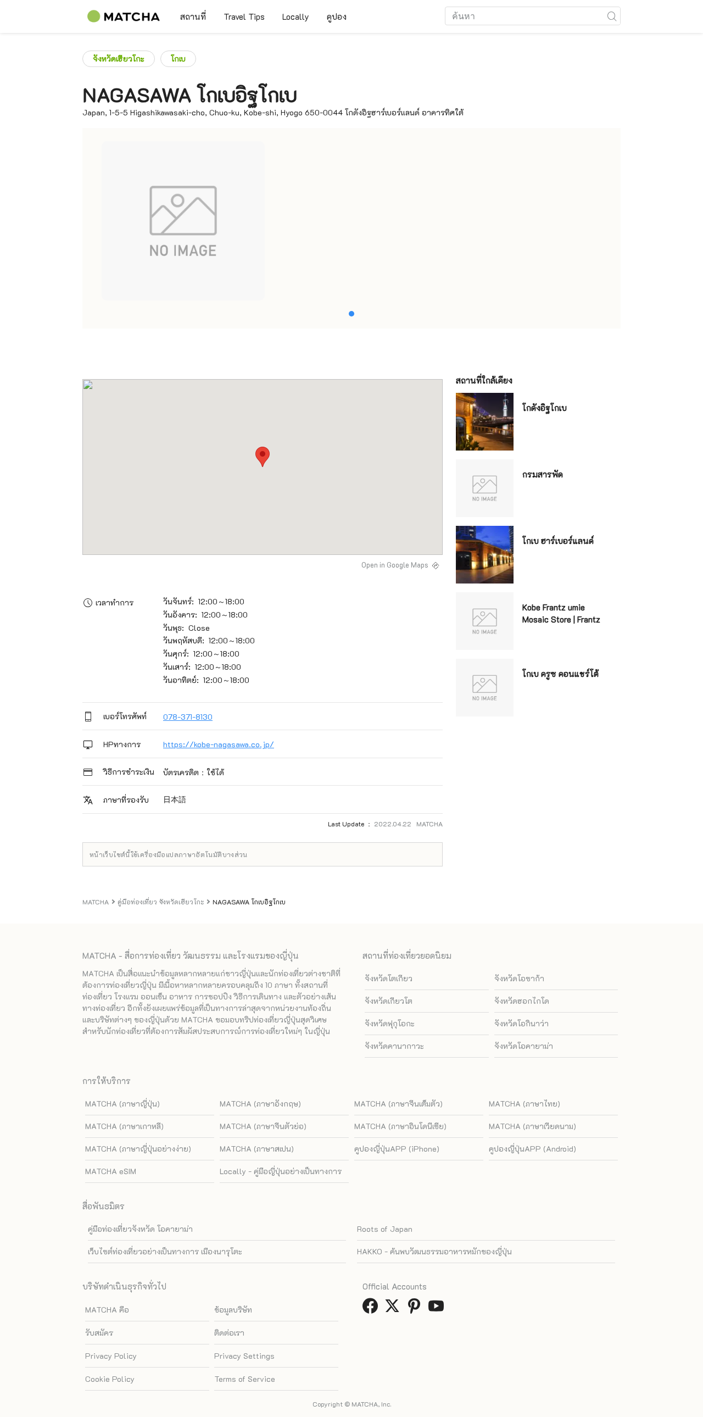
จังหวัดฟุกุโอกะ (390, 1023)
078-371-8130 (188, 717)
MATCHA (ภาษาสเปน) (257, 1148)
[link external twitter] (394, 1309)
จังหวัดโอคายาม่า (523, 1046)
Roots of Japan (384, 1229)
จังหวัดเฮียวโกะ (118, 58)
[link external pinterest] (416, 1309)
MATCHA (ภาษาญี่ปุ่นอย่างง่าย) (138, 1148)
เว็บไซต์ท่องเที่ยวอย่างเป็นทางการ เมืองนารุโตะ (165, 1251)
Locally (295, 16)
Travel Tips (244, 16)
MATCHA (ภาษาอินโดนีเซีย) (400, 1126)
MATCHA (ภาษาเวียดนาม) (532, 1126)
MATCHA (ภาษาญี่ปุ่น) (122, 1103)
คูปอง (337, 16)
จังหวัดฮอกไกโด (521, 1001)
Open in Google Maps (394, 564)
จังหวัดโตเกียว (388, 978)
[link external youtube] (438, 1309)
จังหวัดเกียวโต (388, 1001)
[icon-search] (612, 16)
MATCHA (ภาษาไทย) (524, 1103)
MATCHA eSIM (110, 1171)
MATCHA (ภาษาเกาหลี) (124, 1126)
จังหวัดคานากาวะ (394, 1046)
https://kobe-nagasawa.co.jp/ (218, 744)
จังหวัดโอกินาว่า (521, 1023)
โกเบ (178, 58)
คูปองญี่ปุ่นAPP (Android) (532, 1148)
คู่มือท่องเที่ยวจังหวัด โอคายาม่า (140, 1229)
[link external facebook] (372, 1309)
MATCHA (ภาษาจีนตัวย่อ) (263, 1126)
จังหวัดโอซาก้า (519, 978)
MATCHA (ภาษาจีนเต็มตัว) (398, 1103)
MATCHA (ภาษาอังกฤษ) (260, 1103)
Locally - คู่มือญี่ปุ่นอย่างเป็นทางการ (281, 1171)
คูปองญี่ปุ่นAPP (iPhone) (396, 1148)
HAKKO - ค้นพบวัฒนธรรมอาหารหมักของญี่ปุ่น (434, 1251)
